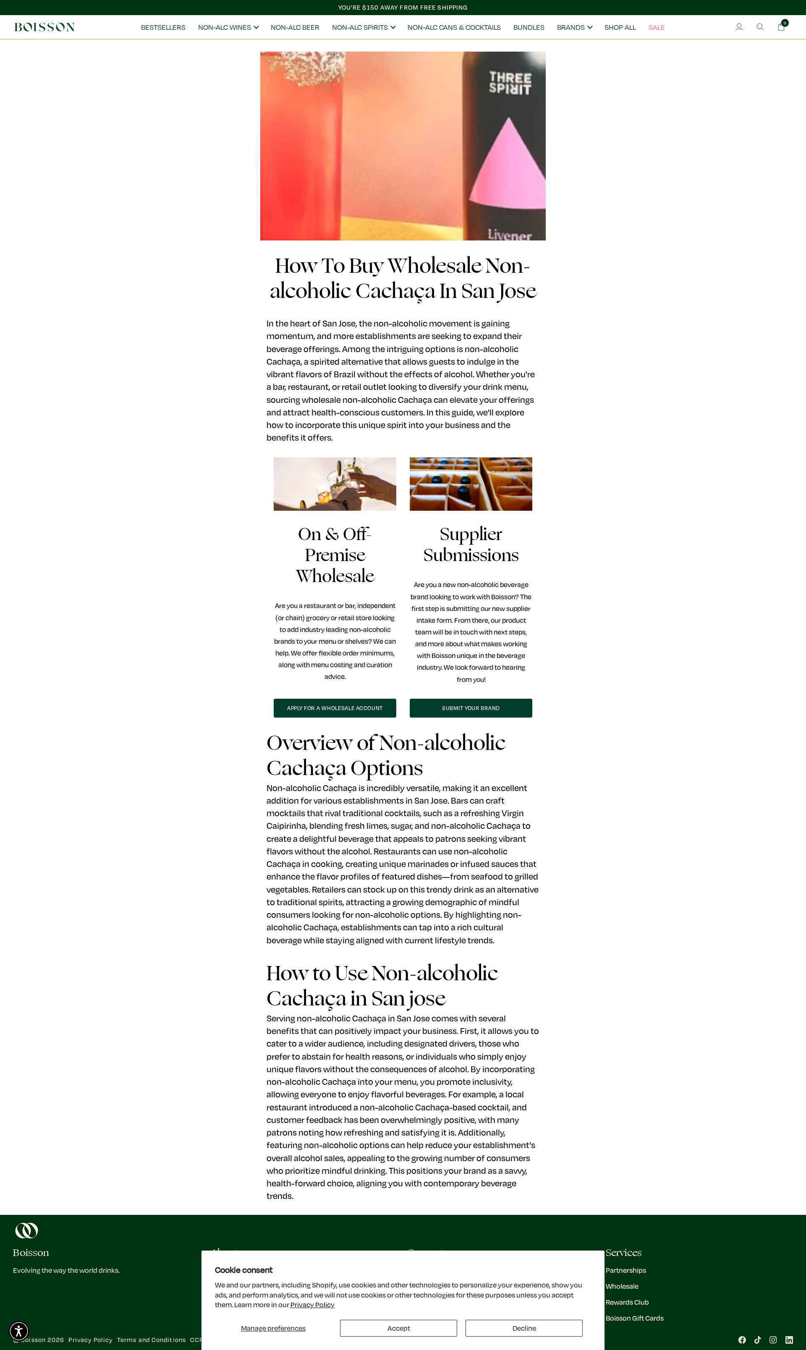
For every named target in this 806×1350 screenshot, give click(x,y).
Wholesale (622, 1286)
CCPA (198, 1339)
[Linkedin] (789, 1340)
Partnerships (626, 1270)
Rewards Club (627, 1302)
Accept (398, 1328)
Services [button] (624, 1253)
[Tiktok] (757, 1340)
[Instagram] (773, 1340)
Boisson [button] (31, 1253)
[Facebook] (742, 1340)
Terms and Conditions (151, 1339)
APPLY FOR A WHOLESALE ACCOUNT (335, 708)
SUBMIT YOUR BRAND (471, 708)
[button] (228, 27)
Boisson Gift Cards (635, 1318)
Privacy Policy (312, 1304)
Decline (524, 1328)
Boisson (33, 1339)
